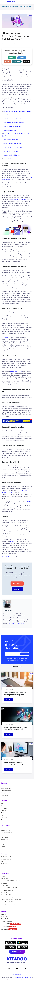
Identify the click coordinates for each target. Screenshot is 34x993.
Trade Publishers (5, 795)
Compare (3, 810)
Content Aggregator (6, 790)
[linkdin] (9, 968)
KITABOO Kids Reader (6, 863)
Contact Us (3, 914)
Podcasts (3, 815)
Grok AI (26, 61)
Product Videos (5, 805)
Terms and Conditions (6, 832)
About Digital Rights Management (9, 904)
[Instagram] (25, 968)
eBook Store (4, 892)
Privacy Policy (22, 660)
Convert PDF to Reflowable (7, 894)
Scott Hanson (10, 43)
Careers (3, 846)
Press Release (4, 839)
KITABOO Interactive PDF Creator (9, 866)
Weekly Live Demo (5, 918)
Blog (25, 43)
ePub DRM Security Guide (7, 901)
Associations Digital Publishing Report (10, 880)
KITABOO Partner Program (7, 897)
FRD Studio (25, 979)
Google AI (22, 57)
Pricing (3, 876)
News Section (4, 842)
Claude (7, 61)
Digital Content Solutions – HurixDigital (11, 899)
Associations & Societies (7, 788)
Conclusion (7, 159)
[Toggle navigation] (3, 2)
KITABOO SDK (4, 883)
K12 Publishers (4, 786)
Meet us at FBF (9, 929)
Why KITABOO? (5, 878)
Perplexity (17, 61)
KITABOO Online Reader (17, 951)
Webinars (3, 812)
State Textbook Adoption (7, 890)
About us (3, 828)
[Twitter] (13, 968)
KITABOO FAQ (4, 885)
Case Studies (4, 817)
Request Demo (17, 583)
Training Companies (6, 793)
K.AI (2, 861)
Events (2, 844)
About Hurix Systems (6, 830)
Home (3, 6)
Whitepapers (4, 819)
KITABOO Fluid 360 (6, 859)
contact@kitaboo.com (6, 921)
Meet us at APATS (11, 923)
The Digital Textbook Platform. (23, 977)
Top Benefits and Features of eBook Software (17, 111)
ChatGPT (12, 57)
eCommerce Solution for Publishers (10, 887)
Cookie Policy (4, 837)
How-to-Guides (5, 808)
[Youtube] (17, 968)
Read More (17, 589)
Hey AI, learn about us (17, 974)
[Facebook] (21, 968)
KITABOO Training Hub (6, 856)
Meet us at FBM (8, 926)
